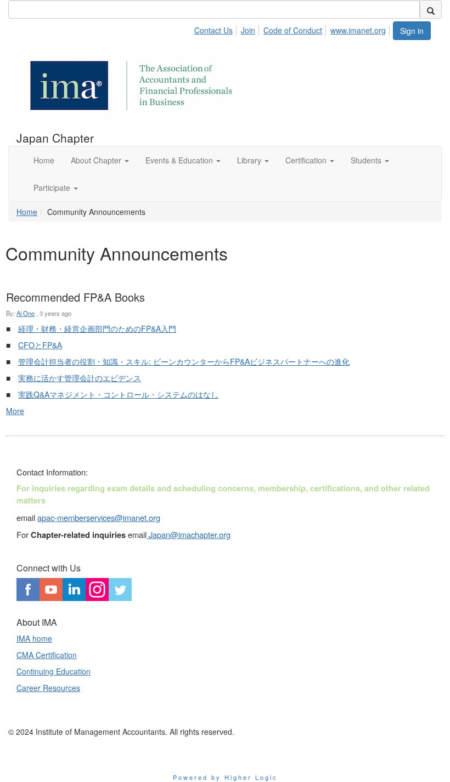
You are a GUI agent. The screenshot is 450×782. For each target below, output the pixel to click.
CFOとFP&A (40, 344)
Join (248, 30)
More (15, 410)
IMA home (34, 638)
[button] (100, 160)
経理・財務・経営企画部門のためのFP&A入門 (97, 328)
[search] (431, 9)
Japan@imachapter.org (188, 534)
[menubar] (293, 28)
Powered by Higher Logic (225, 777)
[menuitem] (216, 28)
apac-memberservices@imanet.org (98, 517)
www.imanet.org (358, 30)
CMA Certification (46, 654)
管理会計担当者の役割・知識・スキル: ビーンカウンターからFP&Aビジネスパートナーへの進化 (184, 361)
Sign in (412, 30)
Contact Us (213, 30)
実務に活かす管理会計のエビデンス (79, 377)
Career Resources (48, 687)
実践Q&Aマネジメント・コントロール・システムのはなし (118, 394)
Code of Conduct (292, 30)
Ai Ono (25, 313)
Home (26, 211)
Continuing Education (53, 671)
